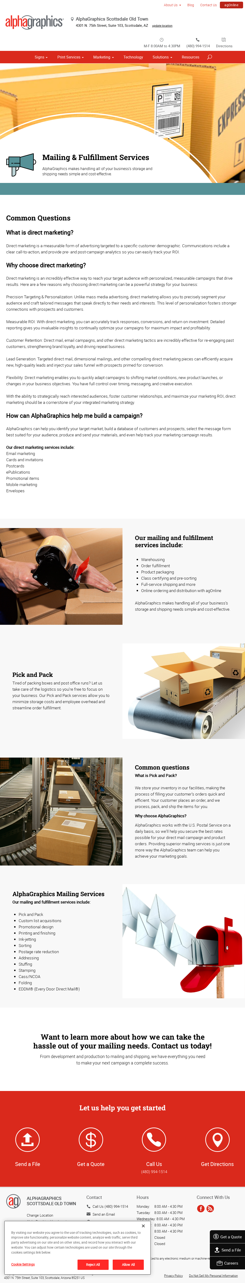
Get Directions (217, 1163)
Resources (190, 57)
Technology (133, 57)
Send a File (231, 1250)
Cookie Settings (23, 1264)
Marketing (101, 57)
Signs (39, 57)
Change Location (40, 1215)
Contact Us (208, 5)
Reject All (93, 1264)
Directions (224, 45)
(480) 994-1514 (198, 45)
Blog (190, 5)
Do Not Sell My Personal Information (213, 1275)
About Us (171, 5)
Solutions (161, 57)
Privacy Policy (173, 1275)
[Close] (143, 1226)
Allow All (128, 1264)
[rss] (210, 1208)
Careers (231, 1263)
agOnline (231, 5)
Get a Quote (231, 1237)
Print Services (68, 57)
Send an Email (104, 1214)
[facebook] (201, 1208)
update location (162, 25)
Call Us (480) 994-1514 (110, 1206)
